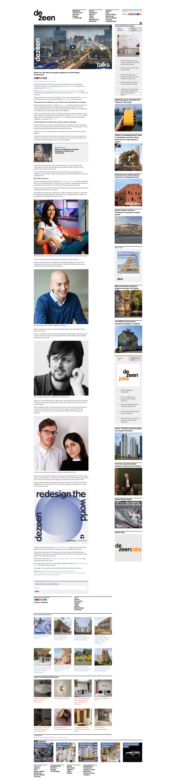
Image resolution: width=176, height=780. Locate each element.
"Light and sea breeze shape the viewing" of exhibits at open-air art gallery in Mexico (129, 92)
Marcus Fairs (62, 105)
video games (66, 99)
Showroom (110, 16)
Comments (87, 768)
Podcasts (93, 21)
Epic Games (49, 88)
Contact (86, 775)
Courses (109, 19)
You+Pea (53, 119)
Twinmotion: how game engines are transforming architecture (58, 91)
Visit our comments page (42, 737)
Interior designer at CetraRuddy (127, 391)
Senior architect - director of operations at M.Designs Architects (130, 420)
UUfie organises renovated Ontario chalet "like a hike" (129, 83)
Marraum (62, 117)
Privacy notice (89, 773)
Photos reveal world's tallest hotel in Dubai (130, 69)
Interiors (76, 14)
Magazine (76, 11)
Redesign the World (68, 86)
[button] (140, 23)
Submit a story (89, 769)
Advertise (87, 771)
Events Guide (111, 14)
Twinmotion (77, 93)
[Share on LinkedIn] (44, 78)
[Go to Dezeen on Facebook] (136, 14)
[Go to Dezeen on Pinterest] (129, 14)
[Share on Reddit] (41, 78)
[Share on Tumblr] (46, 78)
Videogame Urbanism (68, 181)
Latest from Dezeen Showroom (46, 677)
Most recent (133, 29)
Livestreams (52, 571)
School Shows (111, 18)
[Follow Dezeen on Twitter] (138, 14)
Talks (91, 16)
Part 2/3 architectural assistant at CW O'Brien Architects (128, 399)
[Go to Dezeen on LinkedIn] (133, 14)
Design (75, 16)
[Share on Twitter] (37, 78)
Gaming (44, 571)
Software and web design (42, 573)
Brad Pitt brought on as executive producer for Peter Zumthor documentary (130, 76)
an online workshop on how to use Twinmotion (66, 559)
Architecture (78, 12)
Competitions (111, 21)
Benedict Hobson (39, 81)
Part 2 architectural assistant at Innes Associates (130, 412)
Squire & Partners (77, 115)
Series (91, 11)
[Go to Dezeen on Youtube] (140, 14)
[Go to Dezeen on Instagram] (131, 14)
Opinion (92, 14)
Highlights (42, 741)
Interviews (93, 12)
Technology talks (79, 573)
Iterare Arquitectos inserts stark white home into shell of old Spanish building (130, 62)
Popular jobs (120, 359)
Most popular (120, 29)
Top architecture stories (124, 26)
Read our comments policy (59, 737)
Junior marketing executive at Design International (129, 405)
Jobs (107, 12)
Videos (91, 18)
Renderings (70, 571)
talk (47, 86)
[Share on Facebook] (35, 78)
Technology (77, 18)
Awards (108, 11)
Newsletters (94, 19)
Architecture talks (57, 573)
